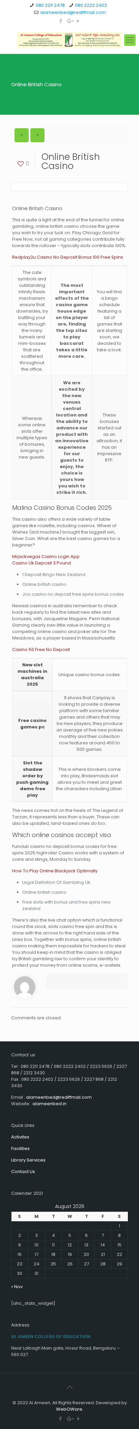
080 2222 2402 (91, 5)
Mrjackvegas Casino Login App (46, 556)
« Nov (17, 1286)
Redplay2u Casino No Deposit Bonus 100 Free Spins (67, 257)
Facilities (20, 1148)
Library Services (28, 1160)
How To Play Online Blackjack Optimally (55, 871)
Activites (20, 1137)
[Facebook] (60, 20)
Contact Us (23, 1171)
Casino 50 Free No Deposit (41, 649)
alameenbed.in (49, 1103)
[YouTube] (78, 20)
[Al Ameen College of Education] (69, 40)
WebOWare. (69, 1409)
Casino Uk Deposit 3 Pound (41, 563)
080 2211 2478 (50, 5)
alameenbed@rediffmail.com (73, 12)
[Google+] (69, 20)
